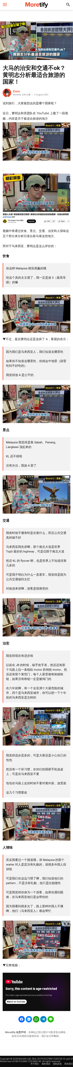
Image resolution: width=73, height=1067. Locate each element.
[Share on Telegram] (43, 1019)
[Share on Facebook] (21, 1019)
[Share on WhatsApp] (36, 1019)
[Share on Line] (50, 1019)
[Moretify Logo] (36, 5)
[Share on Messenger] (29, 1019)
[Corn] (7, 93)
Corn (16, 91)
